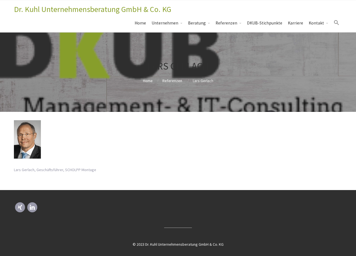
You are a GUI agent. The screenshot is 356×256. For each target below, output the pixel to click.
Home (140, 23)
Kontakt (316, 23)
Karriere (295, 23)
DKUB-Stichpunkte (264, 23)
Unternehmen (165, 23)
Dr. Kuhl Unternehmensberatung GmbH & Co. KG (92, 9)
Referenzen (226, 23)
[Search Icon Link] (336, 23)
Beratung (197, 23)
